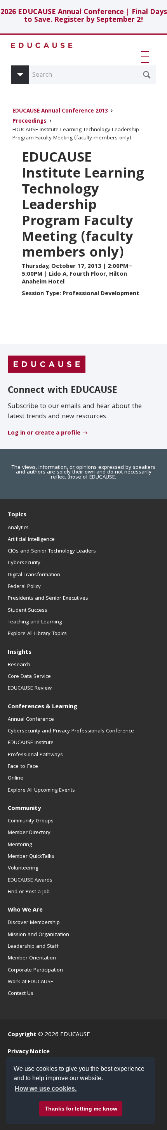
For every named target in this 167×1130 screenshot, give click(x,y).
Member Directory (29, 833)
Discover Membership (34, 923)
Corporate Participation (35, 970)
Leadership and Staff (33, 946)
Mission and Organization (38, 935)
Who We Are (25, 910)
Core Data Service (29, 676)
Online (15, 778)
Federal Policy (24, 587)
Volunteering (23, 868)
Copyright (22, 1035)
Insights (19, 653)
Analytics (18, 528)
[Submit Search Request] (146, 74)
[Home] (42, 45)
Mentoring (20, 845)
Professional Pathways (35, 755)
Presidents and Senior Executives (48, 598)
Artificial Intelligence (31, 539)
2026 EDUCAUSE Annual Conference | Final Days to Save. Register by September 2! (83, 16)
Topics (17, 515)
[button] (146, 56)
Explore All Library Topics (37, 634)
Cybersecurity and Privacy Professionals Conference (71, 731)
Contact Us (20, 993)
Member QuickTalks (31, 856)
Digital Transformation (34, 575)
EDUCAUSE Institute (31, 743)
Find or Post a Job (29, 892)
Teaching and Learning (35, 622)
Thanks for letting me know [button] (81, 1108)
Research (19, 665)
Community (24, 809)
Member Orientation (32, 958)
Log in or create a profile (44, 433)
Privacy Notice (29, 1052)
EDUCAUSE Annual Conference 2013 (60, 111)
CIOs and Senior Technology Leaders (52, 551)
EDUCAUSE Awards (30, 880)
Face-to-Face (23, 766)
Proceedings (29, 121)
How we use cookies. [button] (46, 1088)
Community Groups (31, 821)
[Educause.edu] (46, 365)
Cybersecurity (24, 563)
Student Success (27, 610)
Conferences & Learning (42, 707)
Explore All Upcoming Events (41, 790)
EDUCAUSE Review (30, 688)
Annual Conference (31, 719)
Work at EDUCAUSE (30, 982)
